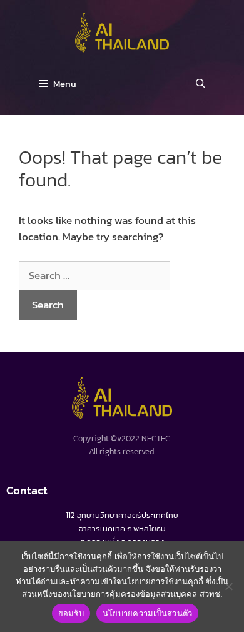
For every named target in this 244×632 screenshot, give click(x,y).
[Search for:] (94, 275)
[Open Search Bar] (200, 84)
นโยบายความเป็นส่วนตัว (148, 613)
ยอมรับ (71, 613)
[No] (228, 586)
